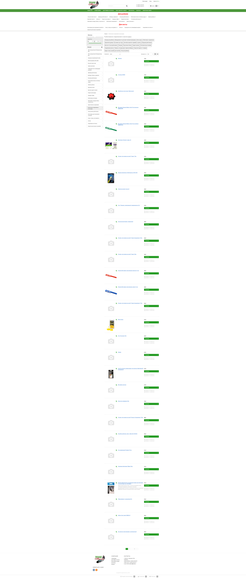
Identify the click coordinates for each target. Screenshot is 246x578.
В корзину (147, 61)
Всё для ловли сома (92, 16)
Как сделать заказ (121, 10)
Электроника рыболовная (93, 111)
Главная (105, 33)
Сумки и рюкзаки (130, 21)
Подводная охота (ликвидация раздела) (132, 27)
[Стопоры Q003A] (111, 80)
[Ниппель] (111, 64)
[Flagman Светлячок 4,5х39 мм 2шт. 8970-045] (111, 178)
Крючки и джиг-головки (92, 90)
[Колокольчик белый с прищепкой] (111, 227)
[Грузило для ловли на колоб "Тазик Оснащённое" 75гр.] (111, 309)
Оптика (120, 27)
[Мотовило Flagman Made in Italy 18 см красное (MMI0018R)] (111, 113)
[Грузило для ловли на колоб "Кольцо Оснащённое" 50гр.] (111, 423)
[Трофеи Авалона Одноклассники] (96, 570)
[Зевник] (111, 358)
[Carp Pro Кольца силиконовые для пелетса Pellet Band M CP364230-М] (111, 374)
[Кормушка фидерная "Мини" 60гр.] (111, 472)
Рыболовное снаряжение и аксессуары (93, 108)
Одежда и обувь (115, 19)
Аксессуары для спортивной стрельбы (95, 27)
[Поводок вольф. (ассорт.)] (111, 194)
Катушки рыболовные (124, 16)
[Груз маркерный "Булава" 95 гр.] (111, 456)
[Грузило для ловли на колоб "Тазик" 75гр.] (111, 162)
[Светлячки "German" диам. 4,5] (111, 145)
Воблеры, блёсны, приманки (93, 75)
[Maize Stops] (111, 325)
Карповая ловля (90, 19)
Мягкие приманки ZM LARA (93, 60)
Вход (150, 1)
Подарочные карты (125, 19)
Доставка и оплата (108, 10)
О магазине (97, 10)
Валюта (156, 1)
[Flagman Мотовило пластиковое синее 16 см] (111, 292)
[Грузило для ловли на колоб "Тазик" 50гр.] (111, 260)
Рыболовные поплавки (92, 98)
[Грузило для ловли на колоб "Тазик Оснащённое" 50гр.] (111, 243)
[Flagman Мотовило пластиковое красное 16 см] (111, 276)
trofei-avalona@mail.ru (131, 563)
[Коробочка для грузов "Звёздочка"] (111, 96)
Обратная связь (147, 10)
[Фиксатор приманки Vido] (111, 407)
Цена (111, 54)
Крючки (97, 19)
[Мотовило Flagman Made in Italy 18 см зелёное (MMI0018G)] (111, 129)
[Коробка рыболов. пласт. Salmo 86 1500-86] (111, 439)
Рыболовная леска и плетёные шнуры (138, 16)
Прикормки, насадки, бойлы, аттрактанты (95, 21)
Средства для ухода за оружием (93, 29)
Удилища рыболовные (102, 16)
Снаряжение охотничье (147, 27)
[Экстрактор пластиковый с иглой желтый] (111, 537)
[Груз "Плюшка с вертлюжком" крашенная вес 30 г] (111, 211)
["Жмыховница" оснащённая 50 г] (111, 504)
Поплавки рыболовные (135, 19)
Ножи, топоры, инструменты (111, 27)
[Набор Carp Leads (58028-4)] (111, 521)
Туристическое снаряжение (93, 104)
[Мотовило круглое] (111, 390)
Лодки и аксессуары (106, 19)
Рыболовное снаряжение (111, 21)
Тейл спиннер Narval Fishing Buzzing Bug (95, 51)
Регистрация (144, 1)
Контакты (131, 10)
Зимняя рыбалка (151, 16)
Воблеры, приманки (113, 16)
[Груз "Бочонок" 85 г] (111, 341)
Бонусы (138, 10)
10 (134, 548)
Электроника (121, 21)
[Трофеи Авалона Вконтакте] (94, 570)
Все (148, 54)
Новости (89, 10)
